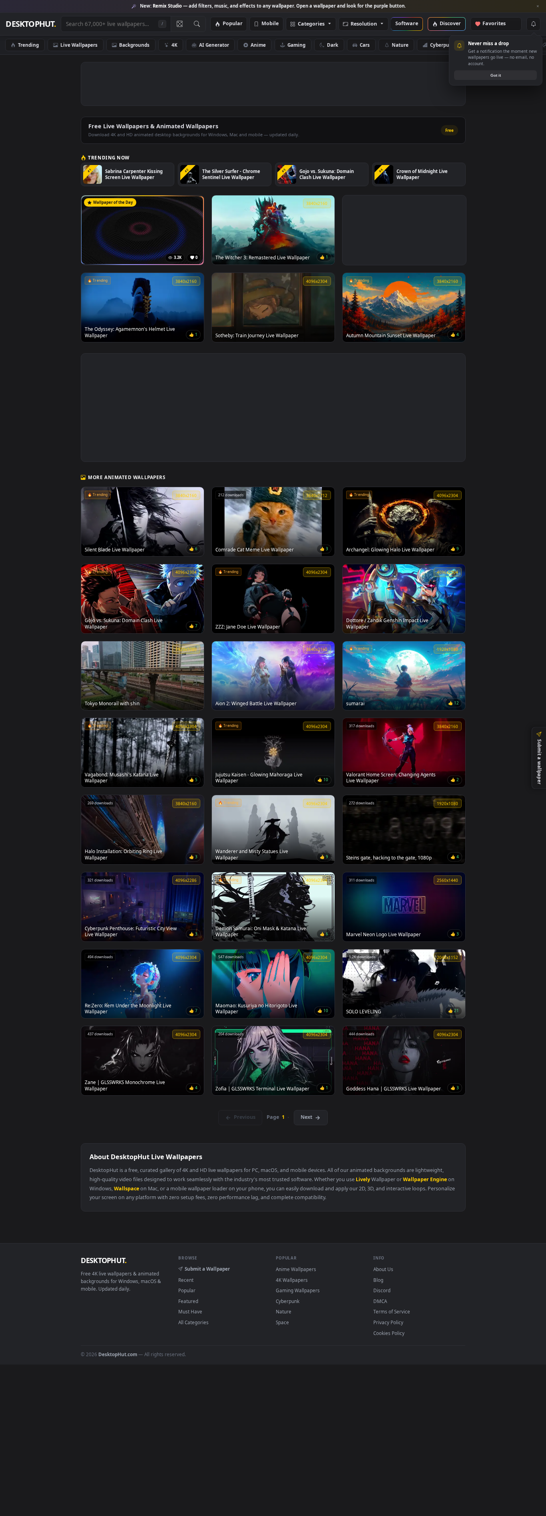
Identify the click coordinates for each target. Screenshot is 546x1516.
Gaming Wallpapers (298, 1290)
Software (406, 23)
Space (483, 45)
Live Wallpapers (79, 45)
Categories (311, 24)
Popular (233, 23)
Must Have (190, 1311)
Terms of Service (391, 1311)
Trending (28, 45)
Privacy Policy (388, 1322)
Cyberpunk (442, 45)
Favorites (497, 23)
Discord (382, 1290)
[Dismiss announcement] (538, 6)
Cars (365, 45)
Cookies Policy (389, 1333)
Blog (378, 1280)
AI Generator (214, 45)
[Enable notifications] (533, 24)
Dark (332, 45)
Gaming (296, 45)
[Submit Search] (196, 24)
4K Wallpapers (292, 1280)
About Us (383, 1269)
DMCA (380, 1301)
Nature (400, 45)
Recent (185, 1280)
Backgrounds (134, 45)
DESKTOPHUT (103, 1260)
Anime (258, 45)
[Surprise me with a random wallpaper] (179, 24)
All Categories (193, 1322)
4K (174, 45)
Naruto (520, 45)
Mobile (270, 23)
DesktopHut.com (117, 1354)
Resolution (364, 24)
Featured (188, 1301)
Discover (450, 23)
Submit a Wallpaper (207, 1268)
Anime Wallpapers (296, 1269)
